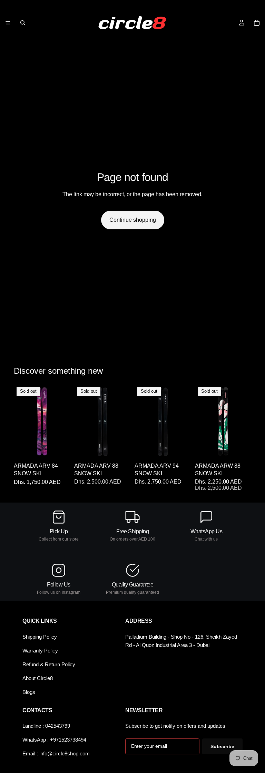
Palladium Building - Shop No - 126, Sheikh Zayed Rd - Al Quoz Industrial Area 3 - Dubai (181, 641)
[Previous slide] (21, 421)
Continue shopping (132, 220)
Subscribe (222, 746)
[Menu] (8, 23)
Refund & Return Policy (48, 664)
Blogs (28, 692)
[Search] (22, 22)
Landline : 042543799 (46, 726)
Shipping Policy (39, 637)
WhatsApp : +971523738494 (54, 740)
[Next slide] (62, 421)
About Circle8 (37, 678)
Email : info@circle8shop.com (56, 753)
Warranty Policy (40, 650)
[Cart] (256, 22)
